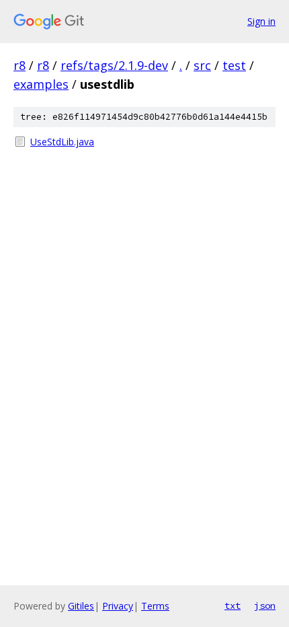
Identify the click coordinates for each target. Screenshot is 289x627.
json (265, 605)
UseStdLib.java (62, 141)
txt (232, 605)
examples (41, 84)
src (202, 65)
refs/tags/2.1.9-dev (114, 65)
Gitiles (81, 605)
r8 (19, 65)
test (234, 65)
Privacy (117, 605)
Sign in (261, 21)
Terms (155, 605)
